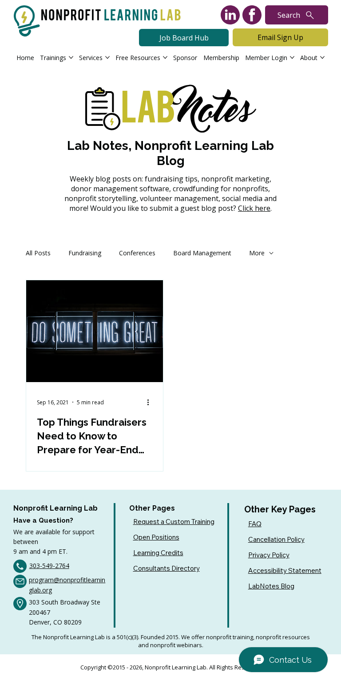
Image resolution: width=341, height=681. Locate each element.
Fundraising (84, 253)
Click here (254, 208)
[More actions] (151, 402)
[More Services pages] (107, 57)
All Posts (38, 253)
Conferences (137, 253)
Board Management (202, 253)
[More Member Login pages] (292, 57)
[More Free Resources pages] (165, 57)
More (257, 253)
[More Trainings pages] (71, 57)
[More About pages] (322, 57)
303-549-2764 (49, 565)
